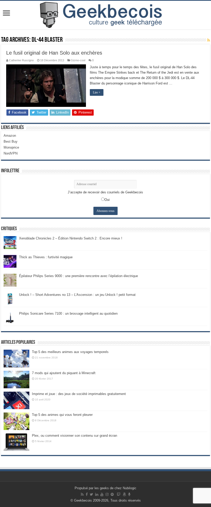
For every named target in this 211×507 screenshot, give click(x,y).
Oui (107, 200)
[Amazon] (124, 494)
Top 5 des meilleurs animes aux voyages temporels (70, 352)
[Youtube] (102, 494)
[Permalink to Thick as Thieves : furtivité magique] (10, 261)
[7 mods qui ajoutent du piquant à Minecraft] (16, 379)
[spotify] (112, 494)
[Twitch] (118, 494)
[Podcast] (129, 494)
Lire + (96, 92)
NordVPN (10, 153)
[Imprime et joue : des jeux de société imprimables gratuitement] (16, 400)
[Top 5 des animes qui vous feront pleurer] (16, 421)
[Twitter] (91, 494)
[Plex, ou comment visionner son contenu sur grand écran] (16, 442)
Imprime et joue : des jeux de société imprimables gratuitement (79, 394)
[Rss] (82, 494)
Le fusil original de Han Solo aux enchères (54, 53)
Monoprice (11, 147)
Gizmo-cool (78, 60)
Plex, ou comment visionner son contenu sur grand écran (74, 435)
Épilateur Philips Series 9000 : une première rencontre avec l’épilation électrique (78, 276)
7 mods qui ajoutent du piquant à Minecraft (63, 373)
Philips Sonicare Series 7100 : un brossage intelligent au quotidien (68, 313)
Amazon (10, 136)
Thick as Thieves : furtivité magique (46, 257)
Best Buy (10, 141)
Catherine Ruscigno (21, 60)
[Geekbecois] (105, 15)
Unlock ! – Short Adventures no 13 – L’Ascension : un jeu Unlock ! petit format (77, 295)
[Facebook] (86, 494)
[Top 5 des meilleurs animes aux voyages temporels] (16, 358)
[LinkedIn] (97, 494)
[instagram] (107, 494)
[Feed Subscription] (208, 40)
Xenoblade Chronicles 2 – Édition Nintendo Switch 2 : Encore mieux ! (70, 238)
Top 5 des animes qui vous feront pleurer (62, 415)
